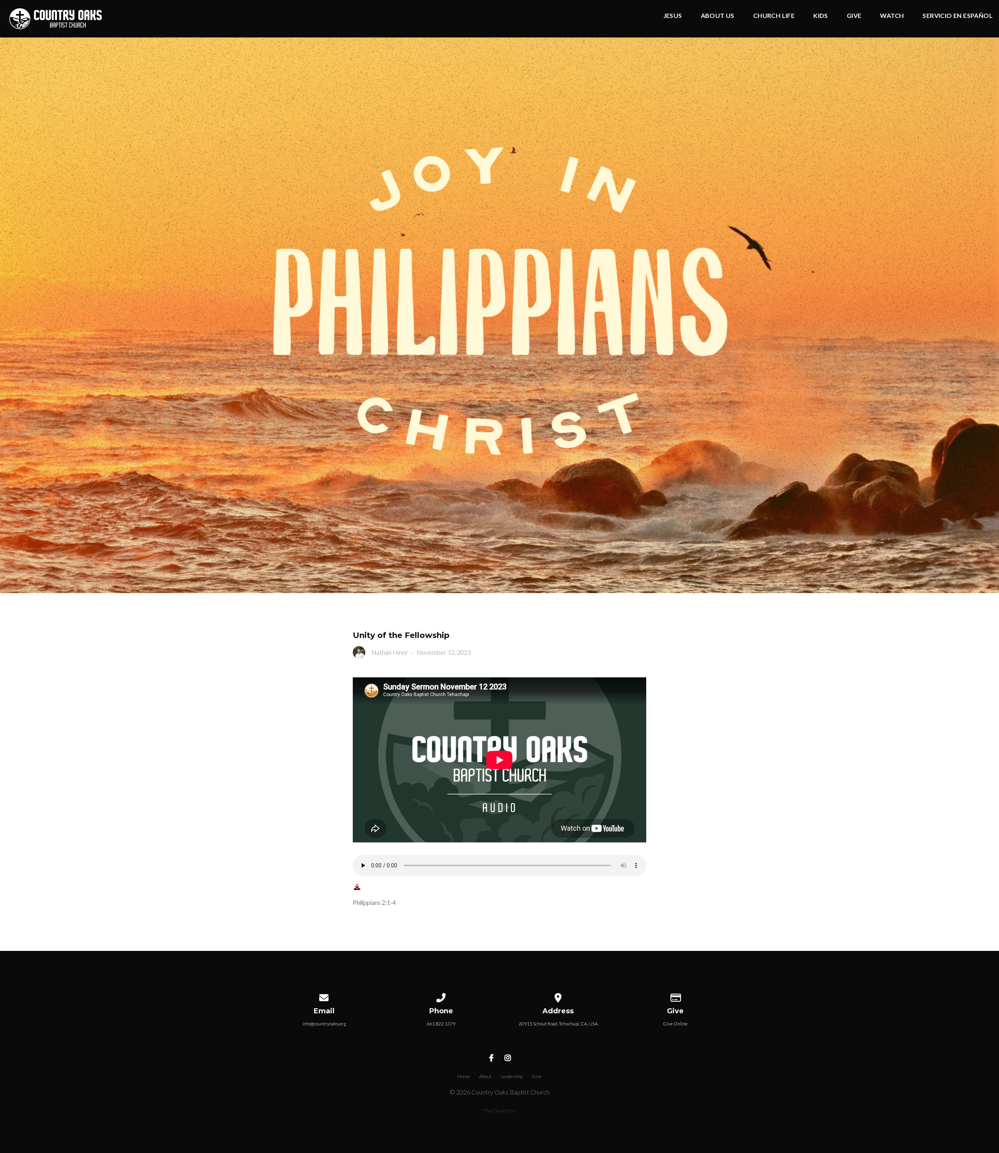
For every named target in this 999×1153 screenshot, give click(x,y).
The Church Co (499, 1111)
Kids (820, 15)
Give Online (675, 1024)
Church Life (774, 15)
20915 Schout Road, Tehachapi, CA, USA (558, 1024)
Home (463, 1076)
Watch (892, 15)
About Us (717, 15)
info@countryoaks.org (324, 1024)
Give (854, 15)
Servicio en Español (958, 15)
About (485, 1076)
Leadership (512, 1076)
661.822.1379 (441, 1024)
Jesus (672, 15)
